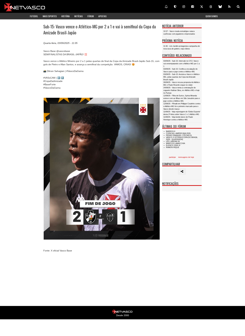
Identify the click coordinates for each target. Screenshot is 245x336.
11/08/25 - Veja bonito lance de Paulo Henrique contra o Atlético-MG (178, 118)
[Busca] (238, 6)
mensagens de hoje (186, 157)
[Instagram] (184, 6)
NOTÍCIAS (78, 16)
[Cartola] (175, 6)
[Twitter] (201, 6)
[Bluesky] (220, 6)
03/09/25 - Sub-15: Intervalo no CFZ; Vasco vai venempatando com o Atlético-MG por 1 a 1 (181, 63)
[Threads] (211, 6)
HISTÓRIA (65, 16)
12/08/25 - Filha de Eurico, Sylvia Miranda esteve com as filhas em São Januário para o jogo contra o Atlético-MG (181, 98)
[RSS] (229, 6)
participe (172, 157)
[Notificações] (166, 6)
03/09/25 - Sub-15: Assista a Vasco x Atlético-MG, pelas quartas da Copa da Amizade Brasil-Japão (181, 77)
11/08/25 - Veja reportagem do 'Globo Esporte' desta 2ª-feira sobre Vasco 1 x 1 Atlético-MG (181, 113)
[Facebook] (192, 6)
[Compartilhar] (182, 171)
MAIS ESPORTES (50, 16)
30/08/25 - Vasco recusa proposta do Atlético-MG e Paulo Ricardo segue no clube (181, 83)
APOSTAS (102, 16)
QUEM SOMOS (212, 16)
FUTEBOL (34, 16)
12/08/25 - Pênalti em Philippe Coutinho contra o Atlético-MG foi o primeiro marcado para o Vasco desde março (181, 106)
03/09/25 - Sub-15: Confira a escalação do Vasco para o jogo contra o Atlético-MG (180, 70)
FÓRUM (90, 16)
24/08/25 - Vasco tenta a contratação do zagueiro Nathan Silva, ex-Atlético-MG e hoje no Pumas (181, 90)
